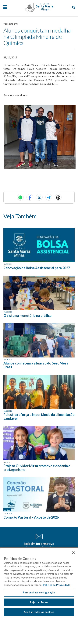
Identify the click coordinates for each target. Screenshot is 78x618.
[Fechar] (73, 552)
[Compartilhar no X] (39, 197)
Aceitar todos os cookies (39, 611)
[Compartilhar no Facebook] (30, 197)
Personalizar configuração (39, 592)
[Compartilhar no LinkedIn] (58, 197)
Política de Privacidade (56, 584)
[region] (39, 582)
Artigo (7, 510)
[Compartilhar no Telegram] (48, 197)
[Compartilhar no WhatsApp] (20, 197)
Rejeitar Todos (39, 602)
